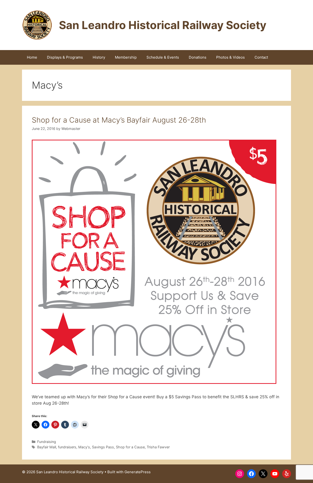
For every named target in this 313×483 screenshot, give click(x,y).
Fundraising (46, 442)
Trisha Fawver (158, 447)
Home (32, 57)
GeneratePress (137, 472)
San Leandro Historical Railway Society (162, 25)
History (99, 57)
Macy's (84, 447)
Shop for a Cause (130, 447)
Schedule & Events (162, 57)
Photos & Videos (230, 57)
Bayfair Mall (46, 447)
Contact (261, 57)
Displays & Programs (65, 57)
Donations (197, 57)
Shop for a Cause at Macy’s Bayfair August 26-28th (119, 120)
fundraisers (67, 447)
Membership (126, 57)
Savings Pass (103, 447)
